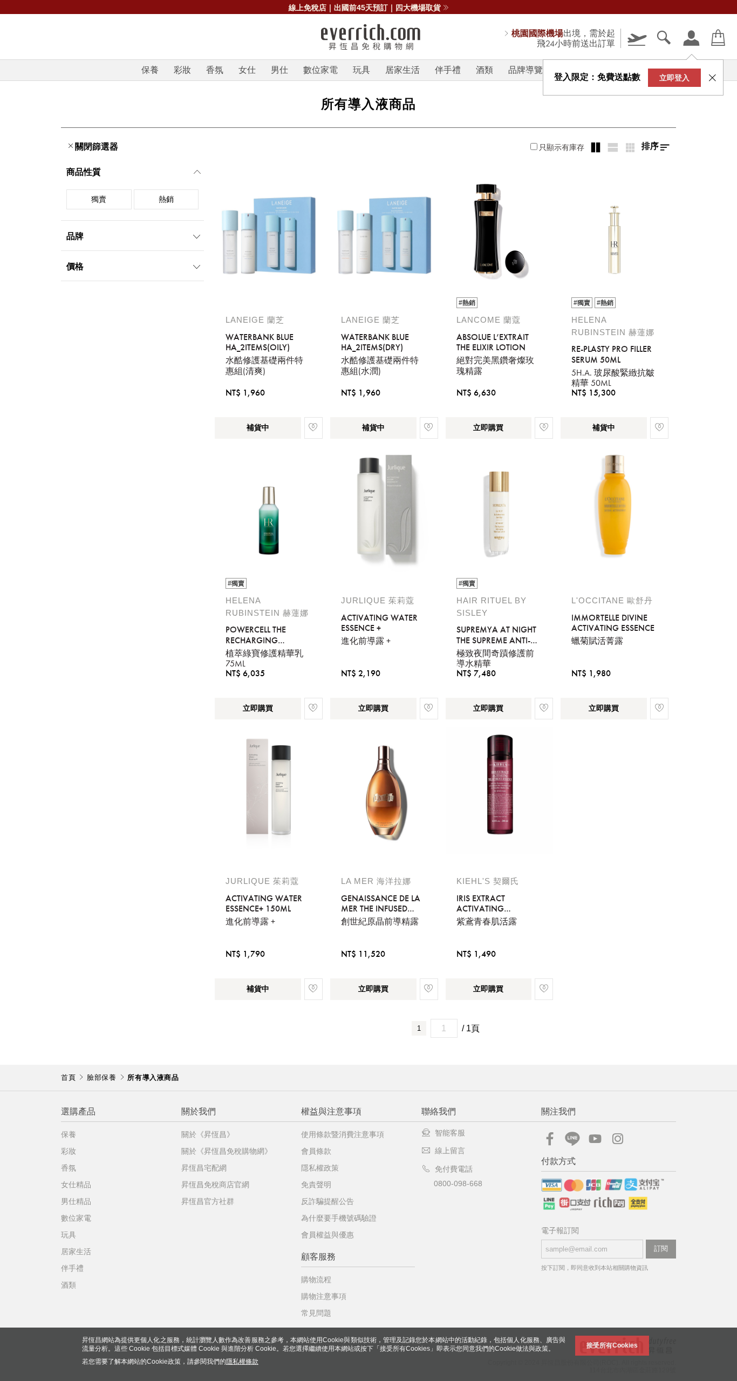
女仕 (247, 69)
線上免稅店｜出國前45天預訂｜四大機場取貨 (365, 7)
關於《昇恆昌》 (207, 1134)
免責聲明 (316, 1184)
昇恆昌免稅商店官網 (215, 1184)
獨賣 (98, 199)
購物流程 (316, 1279)
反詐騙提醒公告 (327, 1201)
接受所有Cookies (612, 1345)
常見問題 (316, 1313)
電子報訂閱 (560, 1231)
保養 (150, 69)
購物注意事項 (323, 1296)
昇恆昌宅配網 (204, 1168)
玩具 (361, 69)
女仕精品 (76, 1184)
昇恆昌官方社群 (207, 1201)
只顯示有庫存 (561, 147)
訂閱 (661, 1248)
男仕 (279, 69)
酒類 (484, 69)
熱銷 (166, 199)
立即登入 (674, 78)
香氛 (214, 69)
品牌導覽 (525, 69)
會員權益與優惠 (327, 1234)
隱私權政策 (320, 1168)
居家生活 (402, 69)
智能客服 (450, 1132)
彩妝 (182, 69)
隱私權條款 (242, 1361)
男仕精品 (76, 1201)
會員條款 (316, 1151)
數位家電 (320, 69)
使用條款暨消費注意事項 (342, 1134)
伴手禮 (448, 69)
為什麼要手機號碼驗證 (339, 1218)
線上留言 (450, 1150)
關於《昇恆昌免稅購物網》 (226, 1151)
